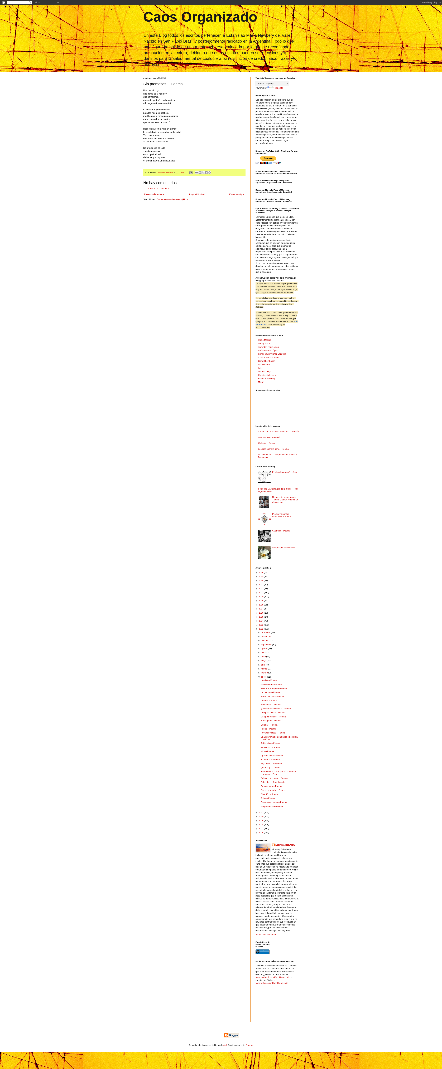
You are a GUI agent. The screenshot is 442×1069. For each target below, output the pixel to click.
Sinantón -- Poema (269, 794)
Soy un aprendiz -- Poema (273, 790)
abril (263, 665)
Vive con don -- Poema (271, 684)
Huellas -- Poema (269, 680)
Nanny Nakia (264, 343)
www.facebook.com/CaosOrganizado (273, 977)
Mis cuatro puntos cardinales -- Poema (281, 515)
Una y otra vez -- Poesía (269, 437)
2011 (261, 812)
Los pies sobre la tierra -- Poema (273, 449)
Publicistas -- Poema (270, 743)
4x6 (225, 1045)
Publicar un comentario (158, 188)
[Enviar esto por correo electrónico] (196, 172)
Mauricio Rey (264, 371)
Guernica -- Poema (281, 531)
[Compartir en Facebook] (206, 172)
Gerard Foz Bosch (266, 361)
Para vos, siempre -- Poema (274, 688)
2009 (261, 820)
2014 (261, 621)
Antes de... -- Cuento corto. (273, 782)
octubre (265, 640)
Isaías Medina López (268, 350)
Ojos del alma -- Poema (272, 755)
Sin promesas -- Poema (272, 806)
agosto (264, 648)
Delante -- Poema (269, 700)
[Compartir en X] (203, 172)
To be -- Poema (268, 798)
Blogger (249, 1045)
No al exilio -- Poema (270, 747)
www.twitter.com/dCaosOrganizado (272, 983)
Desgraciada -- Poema (271, 786)
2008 (261, 824)
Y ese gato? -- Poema (271, 721)
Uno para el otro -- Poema (273, 712)
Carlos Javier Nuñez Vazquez (272, 354)
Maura (261, 382)
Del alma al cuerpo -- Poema (274, 778)
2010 (261, 816)
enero (264, 677)
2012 (261, 629)
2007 (261, 828)
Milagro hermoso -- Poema (273, 717)
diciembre (266, 632)
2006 (261, 832)
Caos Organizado (200, 16)
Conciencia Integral (267, 375)
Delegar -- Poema (269, 725)
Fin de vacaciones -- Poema (274, 802)
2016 (261, 613)
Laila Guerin (264, 364)
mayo (264, 660)
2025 (261, 576)
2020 (261, 596)
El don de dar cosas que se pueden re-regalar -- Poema (279, 772)
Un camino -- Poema (270, 692)
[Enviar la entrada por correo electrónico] (191, 172)
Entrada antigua (236, 194)
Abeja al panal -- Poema (283, 547)
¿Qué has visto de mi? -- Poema (276, 708)
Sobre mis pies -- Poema (272, 696)
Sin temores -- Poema (271, 704)
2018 (261, 605)
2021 (261, 593)
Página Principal (197, 194)
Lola (260, 368)
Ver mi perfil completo (266, 934)
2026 (261, 572)
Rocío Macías (264, 340)
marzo (264, 669)
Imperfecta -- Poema (270, 759)
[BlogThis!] (199, 172)
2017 (261, 609)
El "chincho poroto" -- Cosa (284, 472)
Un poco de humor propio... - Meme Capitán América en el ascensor (285, 499)
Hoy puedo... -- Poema (271, 763)
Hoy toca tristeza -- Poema (273, 733)
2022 (261, 588)
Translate (278, 88)
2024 (261, 580)
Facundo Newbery (266, 378)
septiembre (266, 644)
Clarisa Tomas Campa (268, 357)
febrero (264, 673)
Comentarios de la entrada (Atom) (172, 199)
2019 (261, 600)
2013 (261, 625)
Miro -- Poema (267, 751)
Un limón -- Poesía (267, 443)
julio (263, 652)
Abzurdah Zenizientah (268, 347)
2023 (261, 584)
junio (263, 657)
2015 (261, 617)
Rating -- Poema (268, 729)
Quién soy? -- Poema (271, 767)
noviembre (266, 636)
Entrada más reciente (154, 194)
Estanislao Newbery (285, 845)
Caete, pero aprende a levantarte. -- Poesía (278, 431)
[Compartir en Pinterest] (209, 172)
